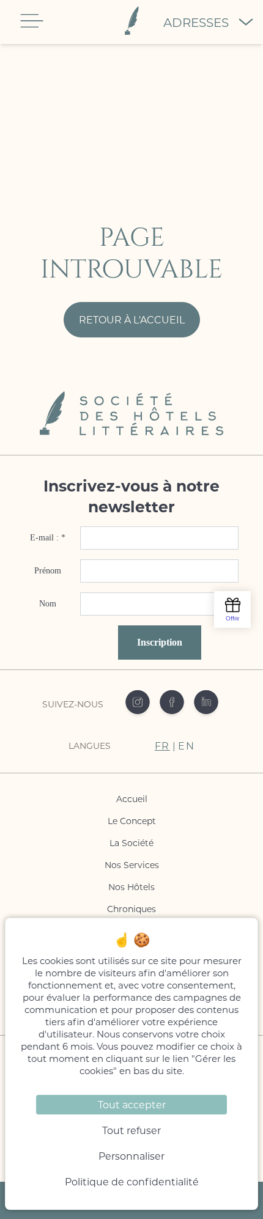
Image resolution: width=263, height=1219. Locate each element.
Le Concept (132, 821)
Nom (47, 603)
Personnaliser (131, 1155)
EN (186, 745)
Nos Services (132, 865)
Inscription (159, 642)
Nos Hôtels (131, 887)
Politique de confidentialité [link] (132, 1181)
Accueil (131, 799)
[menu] (31, 21)
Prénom (47, 570)
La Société (131, 843)
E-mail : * (47, 537)
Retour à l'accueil (132, 319)
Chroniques (131, 909)
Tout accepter (132, 1104)
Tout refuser (131, 1130)
